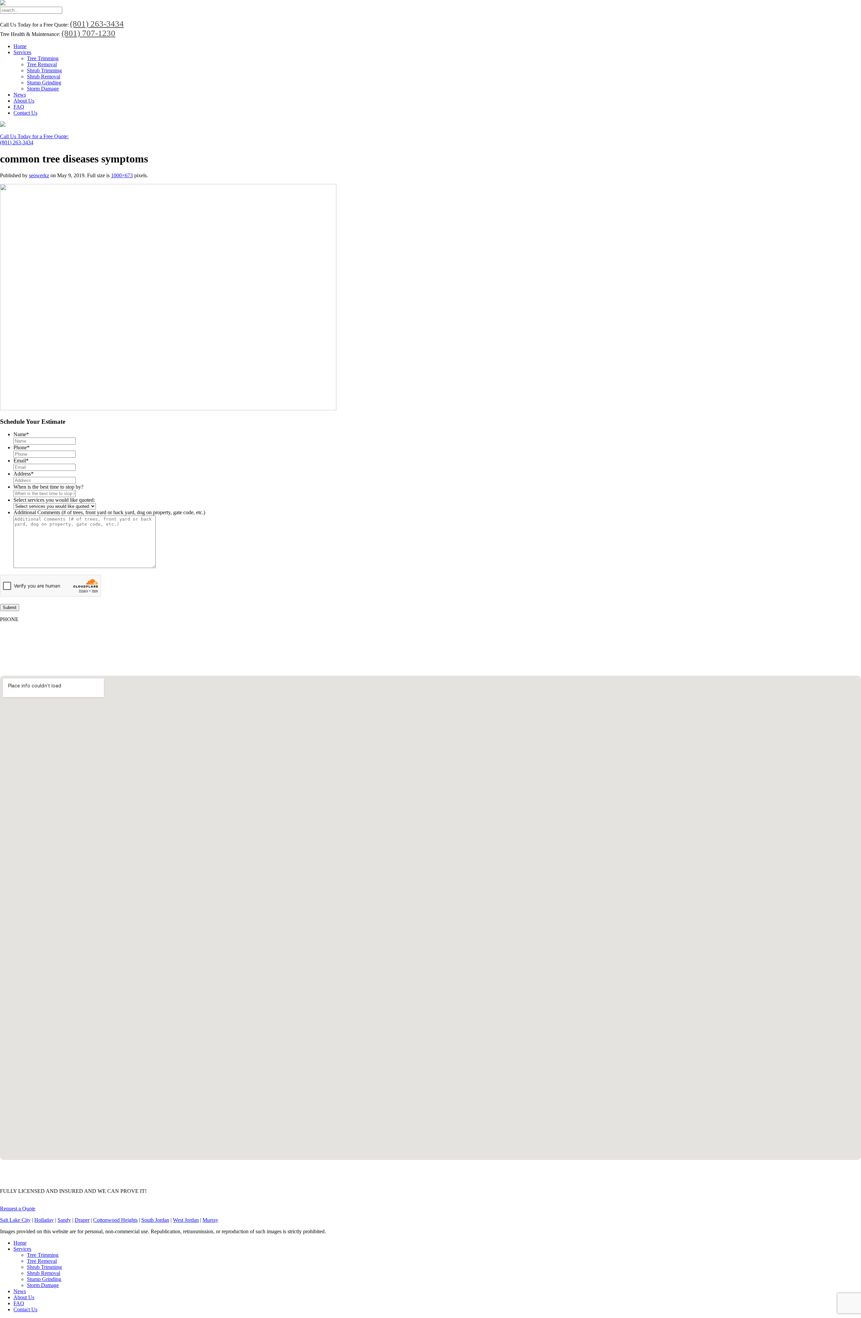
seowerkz (39, 175)
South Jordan (155, 1220)
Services (22, 52)
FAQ (18, 107)
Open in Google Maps (23, 1168)
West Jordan (186, 1220)
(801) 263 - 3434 (18, 631)
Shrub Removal (43, 76)
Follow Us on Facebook (25, 642)
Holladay (44, 1220)
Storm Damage (43, 88)
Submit (9, 607)
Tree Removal (42, 64)
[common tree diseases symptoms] (168, 408)
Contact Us (25, 113)
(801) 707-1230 (88, 33)
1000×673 (122, 175)
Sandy (64, 1220)
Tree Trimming (43, 58)
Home (20, 46)
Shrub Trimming (44, 70)
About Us (23, 101)
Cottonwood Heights (115, 1220)
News (19, 95)
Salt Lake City (15, 1220)
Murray (210, 1220)
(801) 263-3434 (97, 23)
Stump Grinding (44, 82)
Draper (82, 1220)
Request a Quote (17, 1208)
